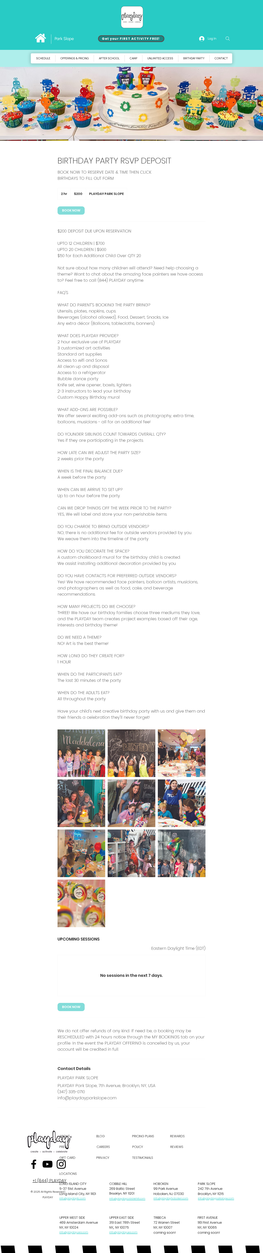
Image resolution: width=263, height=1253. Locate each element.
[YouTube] (47, 1164)
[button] (133, 58)
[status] (178, 948)
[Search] (227, 38)
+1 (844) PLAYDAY (49, 1180)
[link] (71, 210)
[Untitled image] (81, 753)
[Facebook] (34, 1164)
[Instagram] (61, 1164)
